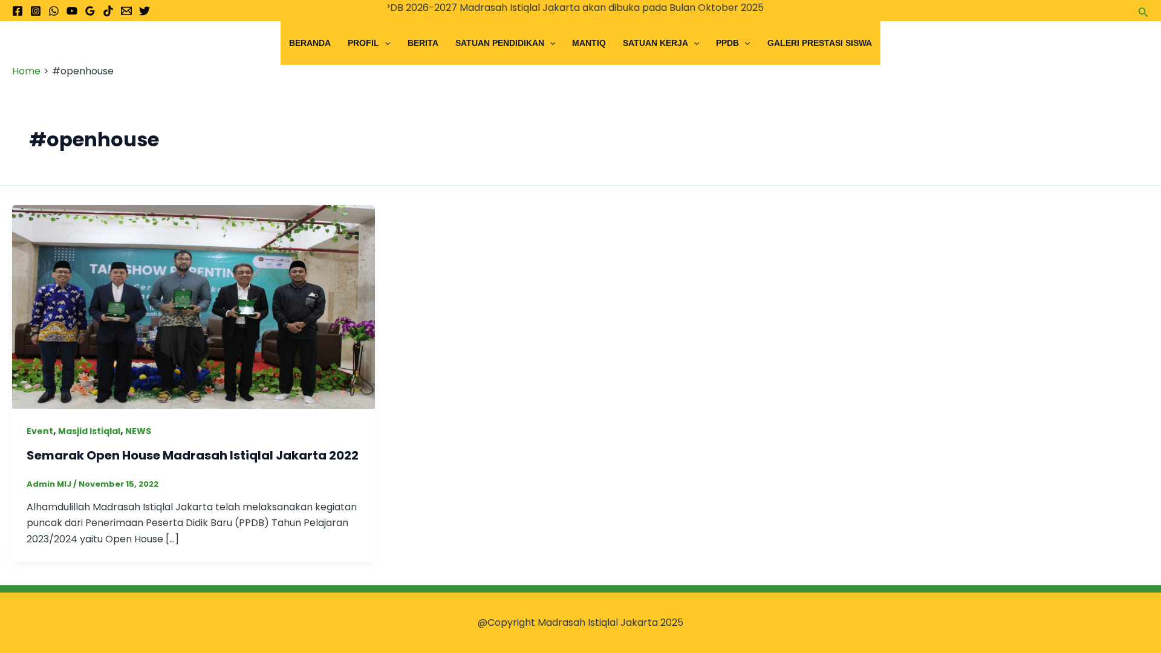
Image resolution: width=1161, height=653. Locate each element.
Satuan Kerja (655, 43)
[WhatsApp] (53, 10)
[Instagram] (35, 10)
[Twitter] (144, 10)
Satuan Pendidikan (499, 43)
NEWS (138, 431)
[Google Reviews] (90, 10)
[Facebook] (17, 10)
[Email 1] (126, 10)
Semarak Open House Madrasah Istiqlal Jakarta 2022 (193, 455)
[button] (1143, 10)
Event (40, 431)
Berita (423, 43)
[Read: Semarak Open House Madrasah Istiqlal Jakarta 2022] (193, 306)
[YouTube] (72, 10)
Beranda (310, 43)
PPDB (727, 43)
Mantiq (589, 43)
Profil (363, 43)
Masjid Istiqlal (89, 431)
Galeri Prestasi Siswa (819, 43)
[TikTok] (108, 10)
